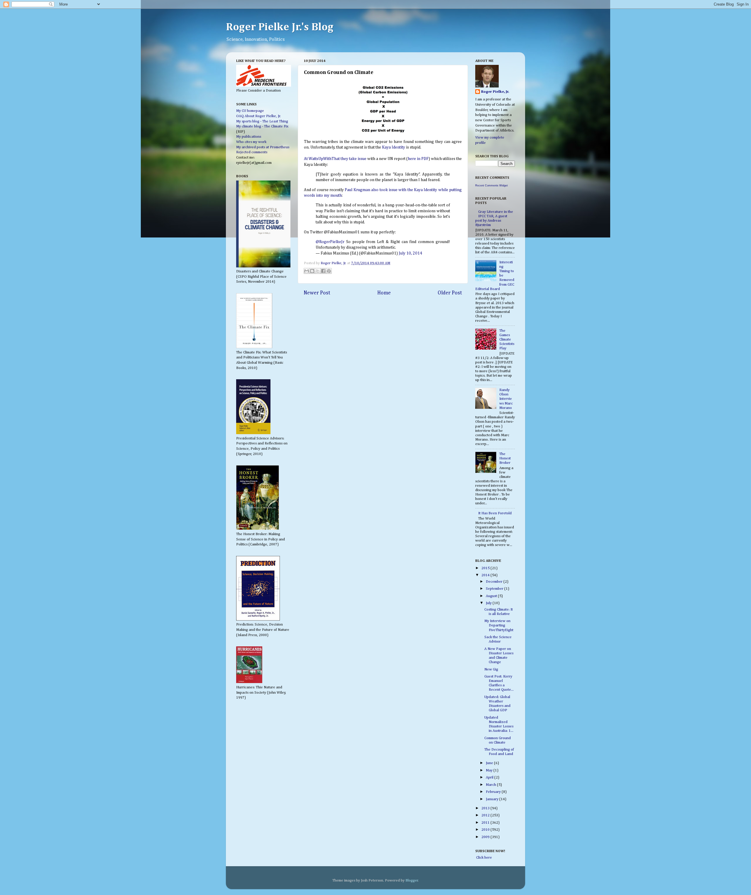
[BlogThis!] (312, 271)
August (492, 596)
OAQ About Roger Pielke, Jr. (258, 116)
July (489, 603)
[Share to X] (318, 271)
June (490, 763)
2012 (485, 815)
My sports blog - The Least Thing (262, 121)
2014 (485, 575)
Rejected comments (251, 152)
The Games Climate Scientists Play (506, 339)
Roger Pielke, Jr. (334, 263)
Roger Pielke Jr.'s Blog (280, 27)
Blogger (411, 880)
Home (384, 293)
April (490, 777)
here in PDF (418, 159)
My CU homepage (250, 111)
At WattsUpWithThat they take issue (335, 159)
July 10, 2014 (410, 253)
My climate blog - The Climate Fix (262, 126)
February (494, 792)
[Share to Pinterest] (329, 271)
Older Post (450, 293)
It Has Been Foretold (495, 513)
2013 (485, 808)
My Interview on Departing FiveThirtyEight (498, 625)
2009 (485, 837)
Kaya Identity (393, 147)
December (494, 582)
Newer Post (317, 293)
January (492, 799)
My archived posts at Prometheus (262, 147)
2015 (485, 568)
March (491, 785)
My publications (248, 137)
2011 (485, 823)
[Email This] (306, 271)
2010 (485, 830)
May (489, 770)
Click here (483, 857)
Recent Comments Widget (491, 185)
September (495, 589)
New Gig (491, 669)
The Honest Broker (505, 458)
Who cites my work (251, 142)
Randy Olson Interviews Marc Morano (506, 398)
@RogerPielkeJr (330, 242)
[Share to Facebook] (323, 271)
